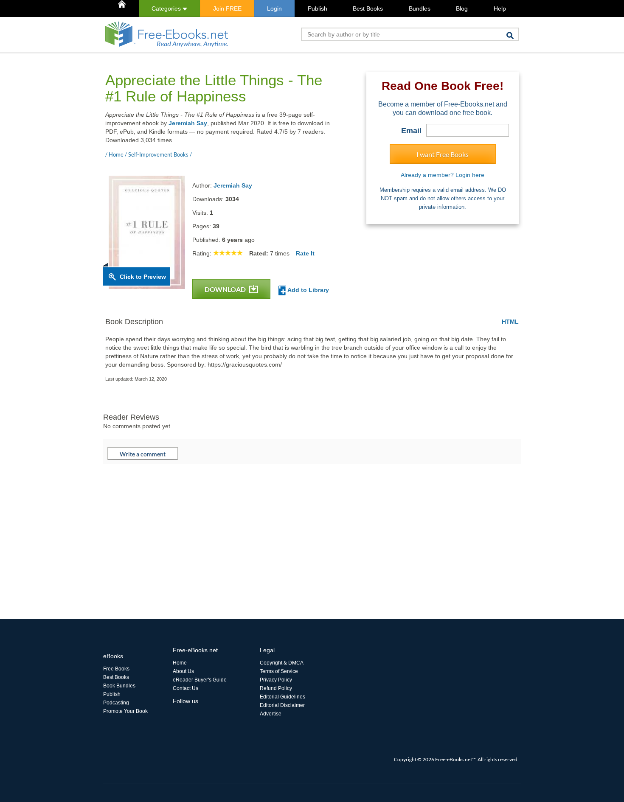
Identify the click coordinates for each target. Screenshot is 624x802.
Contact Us (185, 688)
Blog (462, 8)
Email (411, 130)
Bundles (419, 8)
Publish (317, 8)
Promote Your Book (125, 711)
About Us (183, 671)
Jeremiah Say (188, 123)
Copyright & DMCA (282, 663)
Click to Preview (143, 276)
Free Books (116, 669)
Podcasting (116, 703)
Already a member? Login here (442, 174)
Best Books (368, 8)
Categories (167, 8)
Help (500, 8)
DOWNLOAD (226, 289)
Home (180, 663)
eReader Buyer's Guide (200, 680)
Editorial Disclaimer (282, 705)
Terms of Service (279, 671)
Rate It (305, 253)
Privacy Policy (276, 680)
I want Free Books (442, 154)
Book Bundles (119, 686)
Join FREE (227, 8)
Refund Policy (276, 688)
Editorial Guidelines (282, 697)
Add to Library (307, 289)
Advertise (270, 714)
